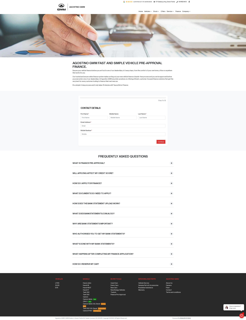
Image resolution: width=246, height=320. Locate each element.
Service (169, 11)
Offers (163, 11)
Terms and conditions (173, 292)
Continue (161, 142)
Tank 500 (86, 294)
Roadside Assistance (145, 287)
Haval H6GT (87, 287)
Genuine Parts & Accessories (148, 285)
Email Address (86, 122)
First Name (85, 114)
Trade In (113, 292)
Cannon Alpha (87, 299)
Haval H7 (86, 290)
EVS (56, 287)
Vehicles (147, 11)
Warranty (141, 290)
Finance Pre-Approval (118, 294)
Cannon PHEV (87, 310)
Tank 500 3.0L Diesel (90, 308)
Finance (178, 11)
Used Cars (114, 283)
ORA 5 (85, 301)
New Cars (114, 287)
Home (141, 11)
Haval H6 (86, 285)
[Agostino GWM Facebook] (189, 2)
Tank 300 (86, 292)
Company (185, 11)
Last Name (142, 114)
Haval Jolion (87, 283)
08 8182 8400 (183, 1)
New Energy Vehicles (118, 290)
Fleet (168, 287)
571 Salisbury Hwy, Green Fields (165, 1)
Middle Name (113, 114)
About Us (169, 283)
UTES (57, 283)
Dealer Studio (185, 318)
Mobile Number (86, 130)
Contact (169, 290)
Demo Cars (114, 285)
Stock (155, 11)
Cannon (85, 297)
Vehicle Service (143, 283)
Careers (169, 285)
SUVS (57, 285)
